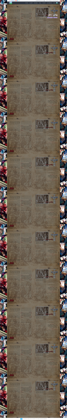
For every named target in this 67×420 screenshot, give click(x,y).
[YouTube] (16, 1)
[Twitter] (11, 1)
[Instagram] (14, 1)
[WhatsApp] (19, 1)
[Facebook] (13, 1)
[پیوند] (57, 3)
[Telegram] (17, 1)
